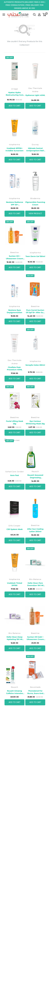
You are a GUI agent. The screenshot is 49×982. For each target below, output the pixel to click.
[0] (44, 14)
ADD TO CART (14, 106)
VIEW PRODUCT (35, 214)
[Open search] (34, 14)
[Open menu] (4, 15)
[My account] (39, 14)
